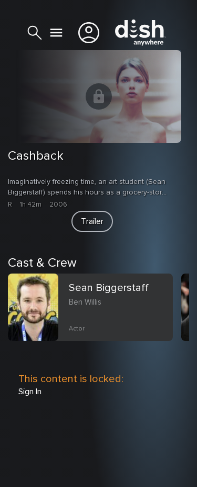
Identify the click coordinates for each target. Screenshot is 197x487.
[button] (92, 221)
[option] (94, 320)
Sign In (30, 391)
